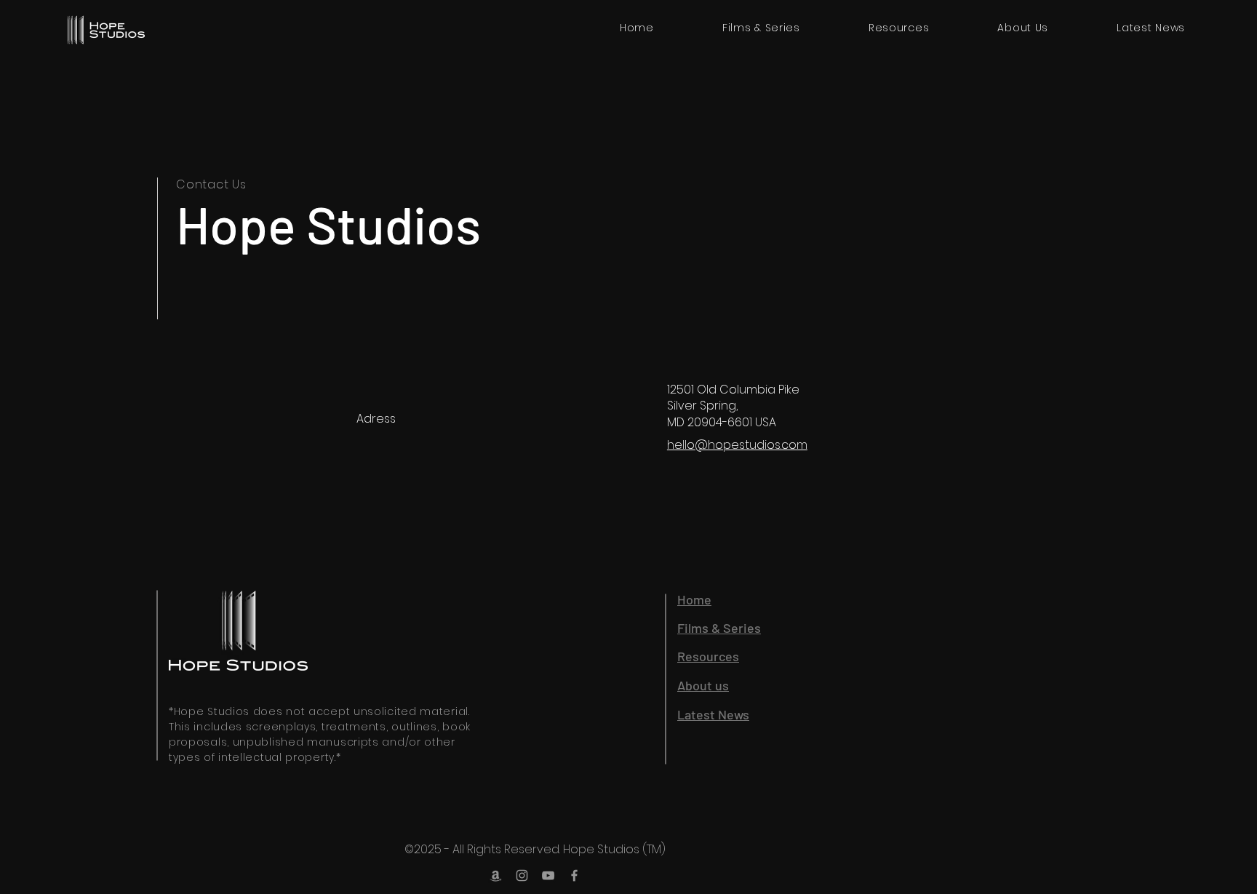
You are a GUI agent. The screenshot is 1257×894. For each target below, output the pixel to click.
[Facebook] (574, 875)
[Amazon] (495, 875)
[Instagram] (522, 875)
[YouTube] (548, 875)
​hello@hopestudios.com (737, 444)
